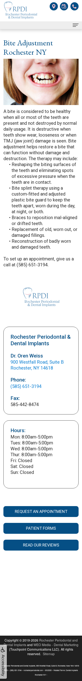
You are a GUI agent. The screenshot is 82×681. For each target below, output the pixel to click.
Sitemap (49, 654)
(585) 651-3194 (25, 386)
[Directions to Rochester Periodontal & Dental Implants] (54, 6)
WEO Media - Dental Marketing (55, 644)
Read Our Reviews (41, 545)
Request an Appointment (41, 511)
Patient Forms (41, 528)
